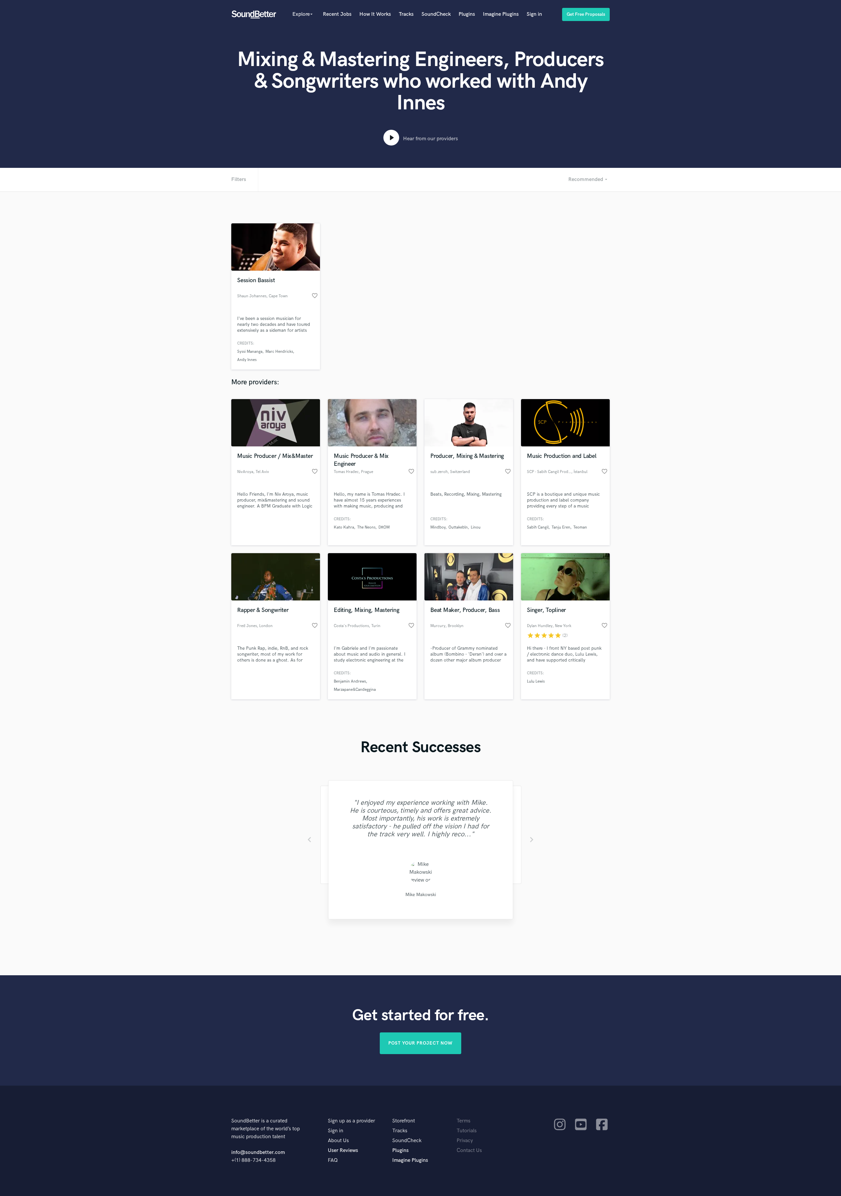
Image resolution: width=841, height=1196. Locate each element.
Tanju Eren (561, 527)
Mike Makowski (420, 894)
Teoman (580, 527)
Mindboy (437, 527)
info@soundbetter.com (258, 1152)
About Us (338, 1141)
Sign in (534, 14)
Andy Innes (247, 359)
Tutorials (467, 1131)
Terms (463, 1121)
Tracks (406, 14)
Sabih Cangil (538, 527)
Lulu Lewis (536, 681)
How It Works (375, 14)
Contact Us (469, 1150)
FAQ (333, 1160)
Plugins (467, 14)
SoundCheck (436, 14)
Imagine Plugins (501, 14)
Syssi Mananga (249, 351)
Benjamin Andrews (350, 681)
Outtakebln (458, 527)
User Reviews (343, 1150)
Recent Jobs (337, 14)
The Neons (366, 527)
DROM (384, 527)
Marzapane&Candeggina (355, 689)
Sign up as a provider (351, 1121)
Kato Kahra (344, 527)
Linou (476, 527)
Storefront (403, 1121)
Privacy (465, 1141)
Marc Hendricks (279, 351)
